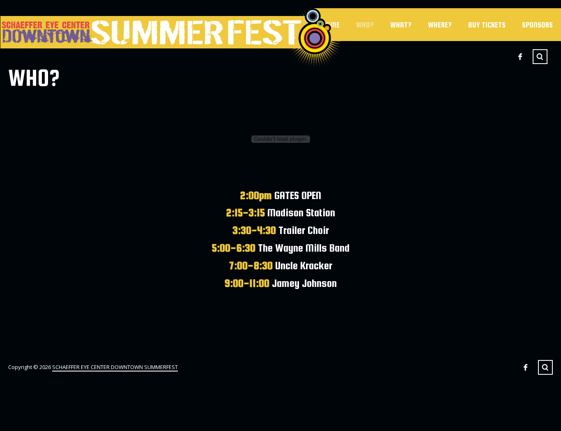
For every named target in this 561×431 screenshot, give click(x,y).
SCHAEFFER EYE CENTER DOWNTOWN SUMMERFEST (115, 367)
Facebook (520, 56)
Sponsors (537, 25)
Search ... (540, 56)
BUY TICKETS (487, 25)
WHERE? (440, 25)
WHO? (365, 25)
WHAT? (401, 25)
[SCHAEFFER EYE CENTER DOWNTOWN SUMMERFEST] (170, 37)
